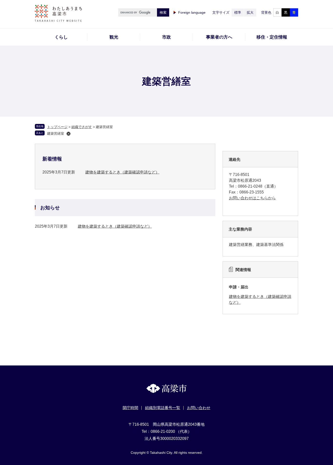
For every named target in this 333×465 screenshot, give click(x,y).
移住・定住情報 (271, 37)
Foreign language (192, 12)
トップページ (57, 127)
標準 (237, 12)
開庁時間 (130, 408)
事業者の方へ (219, 37)
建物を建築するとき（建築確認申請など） (122, 172)
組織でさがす (81, 127)
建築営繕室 (55, 133)
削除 (68, 134)
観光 (113, 37)
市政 (166, 37)
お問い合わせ (198, 408)
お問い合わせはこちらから (252, 198)
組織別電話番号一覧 (162, 408)
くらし (61, 37)
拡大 (250, 12)
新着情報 (52, 159)
